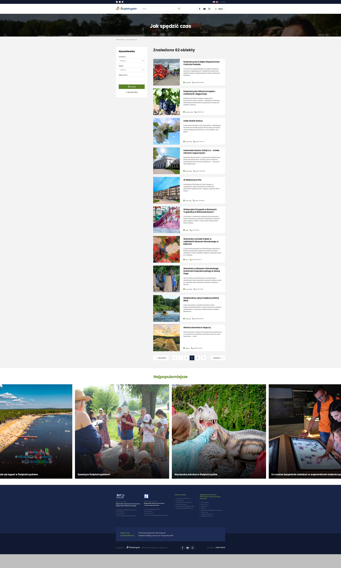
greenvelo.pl (179, 500)
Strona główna (120, 39)
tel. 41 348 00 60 (148, 513)
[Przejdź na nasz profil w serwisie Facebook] (200, 9)
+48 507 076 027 (197, 348)
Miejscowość (123, 75)
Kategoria (122, 57)
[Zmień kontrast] (123, 2)
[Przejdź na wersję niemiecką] (217, 2)
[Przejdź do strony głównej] (127, 8)
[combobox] (132, 61)
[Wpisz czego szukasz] (179, 8)
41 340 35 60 (195, 230)
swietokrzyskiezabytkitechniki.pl (185, 506)
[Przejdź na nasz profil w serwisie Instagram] (209, 9)
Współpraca (204, 506)
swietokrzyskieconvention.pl (184, 502)
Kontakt (223, 2)
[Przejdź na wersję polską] (214, 2)
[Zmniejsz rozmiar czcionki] (120, 2)
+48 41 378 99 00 (199, 200)
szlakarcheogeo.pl (181, 504)
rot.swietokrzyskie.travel (183, 498)
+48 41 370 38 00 (200, 171)
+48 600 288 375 (199, 318)
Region (121, 66)
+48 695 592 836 (199, 82)
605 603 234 (199, 112)
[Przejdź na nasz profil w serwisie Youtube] (204, 9)
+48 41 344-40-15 (197, 259)
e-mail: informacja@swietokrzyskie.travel (156, 515)
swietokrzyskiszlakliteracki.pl (184, 508)
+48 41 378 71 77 (200, 141)
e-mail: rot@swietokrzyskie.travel (126, 516)
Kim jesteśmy (205, 502)
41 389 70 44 (199, 289)
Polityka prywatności (207, 514)
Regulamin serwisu (206, 516)
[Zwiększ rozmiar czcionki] (117, 2)
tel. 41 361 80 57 (120, 514)
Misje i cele (204, 504)
